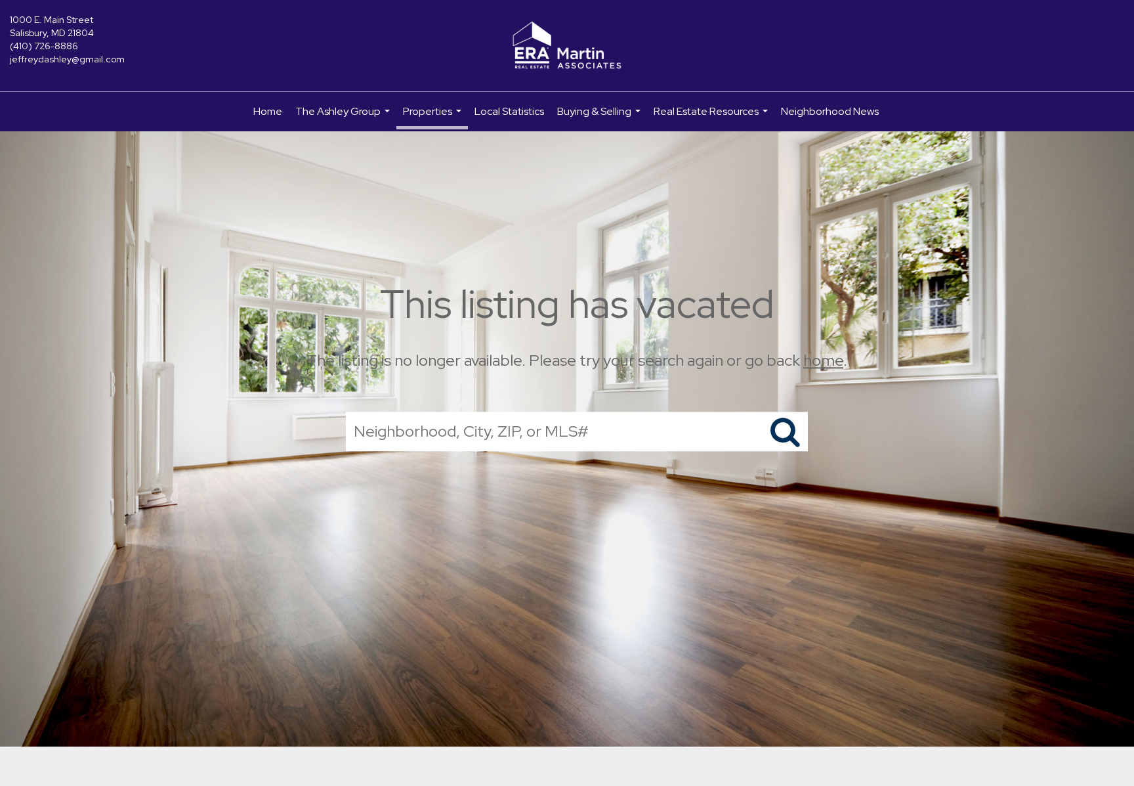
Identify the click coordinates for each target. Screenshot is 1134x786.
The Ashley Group (344, 117)
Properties (434, 116)
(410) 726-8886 (44, 46)
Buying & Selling (600, 117)
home (823, 360)
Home (267, 111)
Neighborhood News (830, 111)
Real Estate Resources (712, 117)
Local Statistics (509, 111)
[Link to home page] (567, 46)
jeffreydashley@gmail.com (67, 59)
